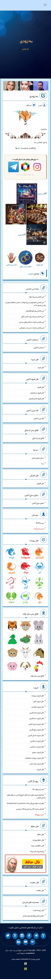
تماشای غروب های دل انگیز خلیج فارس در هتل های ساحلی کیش (26, 796)
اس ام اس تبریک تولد (36, 296)
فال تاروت (40, 769)
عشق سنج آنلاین (38, 503)
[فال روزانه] (27, 194)
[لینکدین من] (18, 942)
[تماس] (15, 936)
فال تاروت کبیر (38, 701)
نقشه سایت (15, 959)
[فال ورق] (22, 235)
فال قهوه (41, 387)
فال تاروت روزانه (38, 696)
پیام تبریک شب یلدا (37, 851)
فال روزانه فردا (38, 910)
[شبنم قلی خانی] (10, 86)
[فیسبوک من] (29, 936)
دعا (19, 148)
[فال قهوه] (36, 215)
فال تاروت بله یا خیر (37, 764)
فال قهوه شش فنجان (36, 398)
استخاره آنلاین (39, 347)
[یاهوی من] (43, 936)
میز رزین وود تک (38, 789)
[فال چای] (36, 235)
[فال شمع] (16, 215)
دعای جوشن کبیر (38, 458)
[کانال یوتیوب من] (25, 942)
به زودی (26, 41)
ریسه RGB (40, 523)
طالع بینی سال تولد (37, 676)
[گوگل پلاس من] (32, 942)
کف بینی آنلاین (39, 418)
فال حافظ (40, 834)
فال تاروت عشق (38, 752)
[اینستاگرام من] (22, 936)
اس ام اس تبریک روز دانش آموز (32, 316)
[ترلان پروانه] (25, 86)
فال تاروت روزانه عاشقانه (34, 758)
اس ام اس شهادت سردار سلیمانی (32, 328)
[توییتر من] (8, 936)
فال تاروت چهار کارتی (36, 724)
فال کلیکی (40, 483)
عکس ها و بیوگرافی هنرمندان (33, 916)
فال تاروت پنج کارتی (36, 729)
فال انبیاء (40, 367)
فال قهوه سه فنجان (37, 393)
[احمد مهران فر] (40, 86)
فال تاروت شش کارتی (36, 735)
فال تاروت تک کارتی (37, 712)
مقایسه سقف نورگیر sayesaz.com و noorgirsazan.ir (25, 803)
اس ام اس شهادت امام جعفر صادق (31, 322)
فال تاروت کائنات (37, 707)
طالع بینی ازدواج (38, 438)
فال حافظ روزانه (38, 840)
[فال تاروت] (42, 194)
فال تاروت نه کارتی (37, 741)
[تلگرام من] (36, 936)
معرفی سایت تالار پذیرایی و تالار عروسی (30, 809)
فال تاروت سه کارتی (36, 718)
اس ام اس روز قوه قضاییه (35, 311)
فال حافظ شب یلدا (37, 845)
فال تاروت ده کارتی (37, 746)
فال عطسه (40, 890)
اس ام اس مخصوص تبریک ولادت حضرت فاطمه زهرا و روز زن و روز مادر (26, 303)
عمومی (30, 274)
